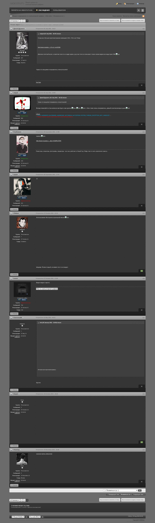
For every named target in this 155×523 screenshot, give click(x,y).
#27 (144, 317)
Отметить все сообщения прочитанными (47, 520)
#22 (144, 93)
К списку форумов (20, 520)
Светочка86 (18, 317)
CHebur (16, 213)
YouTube (38, 82)
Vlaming (16, 450)
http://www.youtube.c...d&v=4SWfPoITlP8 (48, 141)
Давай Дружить (19, 29)
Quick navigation (142, 10)
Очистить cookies (30, 520)
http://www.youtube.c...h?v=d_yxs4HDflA (49, 47)
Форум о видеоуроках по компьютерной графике (28, 16)
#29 (144, 450)
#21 (144, 28)
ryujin (16, 174)
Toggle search (138, 10)
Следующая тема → (139, 494)
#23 (144, 132)
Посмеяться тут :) (59, 16)
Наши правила (117, 16)
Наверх (15, 88)
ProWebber (142, 520)
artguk (16, 93)
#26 (144, 278)
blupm (16, 394)
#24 (144, 174)
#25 (144, 213)
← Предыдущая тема (113, 494)
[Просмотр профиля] (25, 29)
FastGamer (17, 132)
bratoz (16, 278)
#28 (144, 394)
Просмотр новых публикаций (132, 16)
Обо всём (49, 16)
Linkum (38, 114)
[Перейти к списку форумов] (26, 3)
